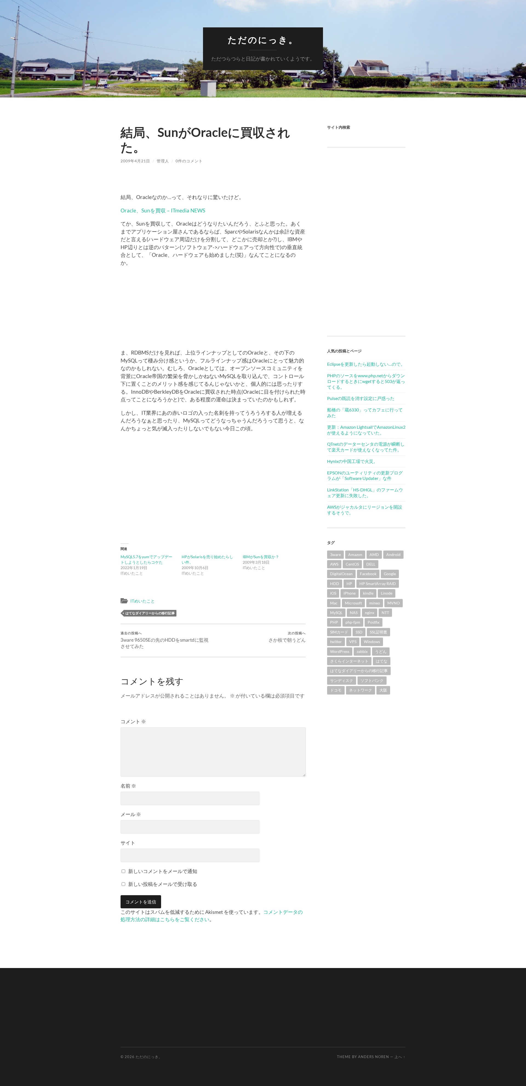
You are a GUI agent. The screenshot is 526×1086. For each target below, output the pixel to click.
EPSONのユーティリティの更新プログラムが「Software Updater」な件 (365, 475)
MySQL (336, 612)
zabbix (362, 651)
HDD (334, 583)
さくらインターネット (349, 661)
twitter (336, 641)
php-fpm (352, 622)
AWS (334, 564)
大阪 (383, 690)
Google (390, 573)
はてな (381, 661)
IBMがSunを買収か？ (261, 556)
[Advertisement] (213, 310)
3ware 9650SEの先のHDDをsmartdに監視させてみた (164, 640)
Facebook (368, 573)
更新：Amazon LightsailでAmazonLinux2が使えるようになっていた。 (366, 429)
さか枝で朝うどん (287, 637)
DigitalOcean (341, 573)
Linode (386, 593)
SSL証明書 (378, 632)
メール (131, 814)
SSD (359, 632)
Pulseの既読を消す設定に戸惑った (361, 398)
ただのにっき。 (263, 40)
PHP (334, 622)
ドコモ (336, 690)
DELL (370, 564)
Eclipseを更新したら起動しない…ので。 (366, 364)
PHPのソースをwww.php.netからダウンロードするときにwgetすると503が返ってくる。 (366, 381)
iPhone (350, 593)
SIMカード (339, 632)
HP (349, 583)
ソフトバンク (372, 680)
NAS (354, 612)
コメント (133, 721)
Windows (372, 641)
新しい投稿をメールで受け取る (162, 884)
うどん (381, 651)
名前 (128, 786)
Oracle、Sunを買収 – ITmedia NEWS (163, 210)
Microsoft (353, 603)
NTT (385, 612)
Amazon (355, 554)
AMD (374, 554)
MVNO (393, 603)
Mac (334, 603)
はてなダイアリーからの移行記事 (150, 613)
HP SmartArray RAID (377, 583)
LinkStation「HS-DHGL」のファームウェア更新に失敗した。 (365, 492)
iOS (333, 593)
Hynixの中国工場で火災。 (352, 461)
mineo (374, 603)
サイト (128, 843)
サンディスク (341, 680)
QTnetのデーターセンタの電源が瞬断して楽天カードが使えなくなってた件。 (366, 446)
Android (393, 554)
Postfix (373, 622)
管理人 (163, 161)
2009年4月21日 (135, 161)
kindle (368, 593)
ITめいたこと (142, 600)
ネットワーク (360, 690)
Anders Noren (373, 1057)
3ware (335, 554)
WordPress (339, 651)
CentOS (352, 564)
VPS (352, 641)
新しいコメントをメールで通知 (162, 871)
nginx (369, 612)
